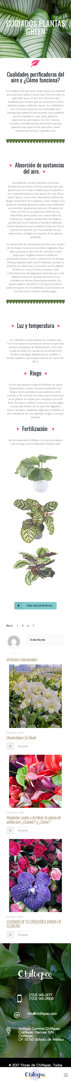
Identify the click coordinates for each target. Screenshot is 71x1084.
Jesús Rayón (37, 639)
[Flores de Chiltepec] (35, 1074)
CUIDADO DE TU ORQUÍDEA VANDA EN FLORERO (33, 924)
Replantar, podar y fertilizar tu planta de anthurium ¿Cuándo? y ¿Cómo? (33, 819)
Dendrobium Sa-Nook (21, 737)
